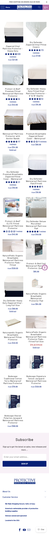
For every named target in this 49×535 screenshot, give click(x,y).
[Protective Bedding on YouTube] (24, 530)
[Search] (39, 7)
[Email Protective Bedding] (29, 530)
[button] (11, 54)
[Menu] (1, 7)
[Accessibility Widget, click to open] (45, 267)
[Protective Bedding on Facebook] (20, 530)
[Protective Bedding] (24, 7)
